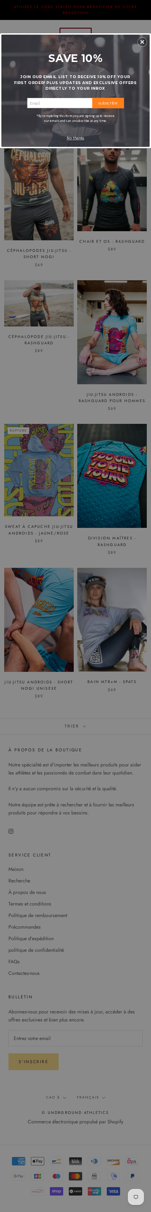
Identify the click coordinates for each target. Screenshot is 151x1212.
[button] (142, 41)
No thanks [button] (76, 138)
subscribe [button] (108, 102)
